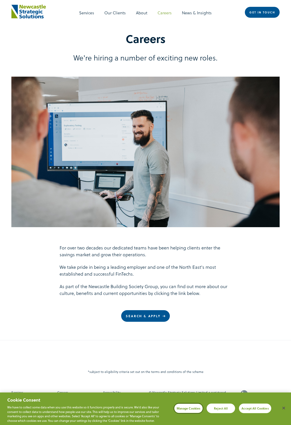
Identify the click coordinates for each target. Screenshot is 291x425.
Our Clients (115, 13)
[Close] (284, 408)
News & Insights (197, 13)
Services (86, 13)
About (141, 13)
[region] (145, 408)
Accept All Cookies (254, 408)
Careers (165, 13)
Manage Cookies (189, 408)
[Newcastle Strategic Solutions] (30, 11)
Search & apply (143, 316)
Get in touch (262, 12)
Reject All (221, 408)
